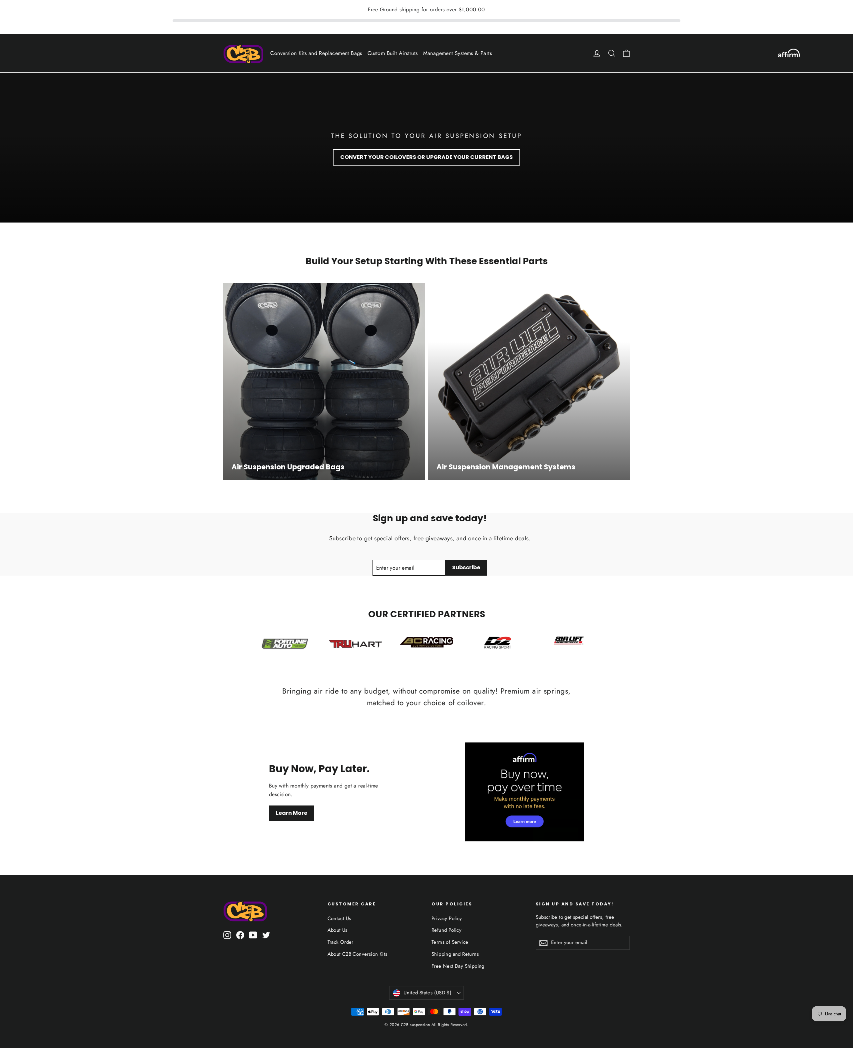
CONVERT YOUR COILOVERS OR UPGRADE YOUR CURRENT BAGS (426, 157)
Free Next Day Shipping (457, 966)
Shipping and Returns (455, 954)
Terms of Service (449, 942)
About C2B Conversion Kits (358, 954)
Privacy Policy (446, 918)
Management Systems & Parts (457, 53)
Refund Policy (446, 930)
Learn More (291, 813)
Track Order (341, 942)
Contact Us (339, 918)
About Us (338, 930)
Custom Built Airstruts (393, 53)
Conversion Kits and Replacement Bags (316, 53)
